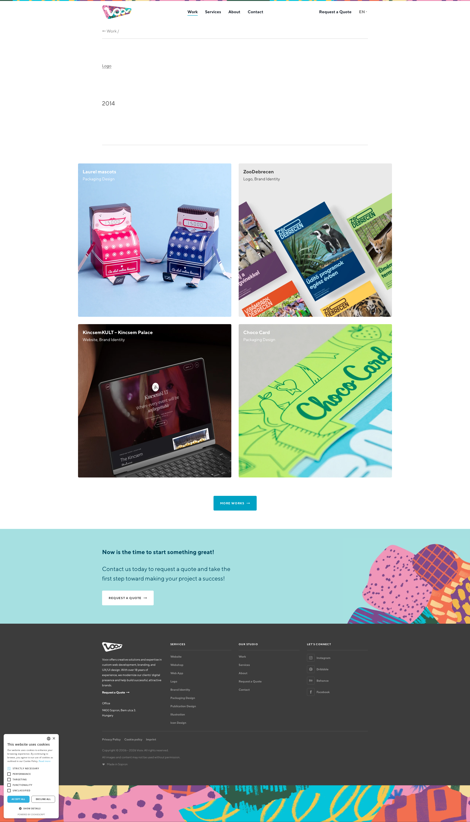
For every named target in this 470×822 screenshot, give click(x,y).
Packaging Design (182, 698)
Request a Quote (335, 11)
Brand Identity (180, 689)
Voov (116, 12)
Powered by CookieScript (31, 814)
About (234, 11)
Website (176, 656)
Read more (44, 761)
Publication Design (183, 706)
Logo (106, 65)
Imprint (151, 739)
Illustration (177, 714)
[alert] (31, 776)
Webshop (176, 665)
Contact (255, 11)
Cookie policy (133, 739)
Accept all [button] (18, 799)
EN (362, 11)
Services (213, 11)
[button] (31, 808)
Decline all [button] (43, 799)
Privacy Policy (111, 739)
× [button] (53, 738)
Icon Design (178, 722)
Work (192, 11)
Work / (113, 31)
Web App (176, 673)
